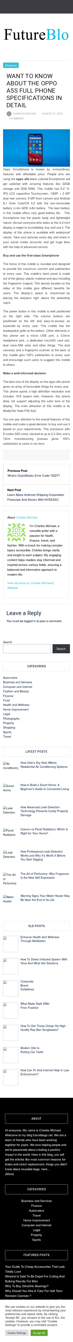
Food (6, 700)
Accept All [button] (39, 1333)
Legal (6, 714)
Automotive (10, 678)
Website (12, 588)
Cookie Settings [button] (17, 1333)
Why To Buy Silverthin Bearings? (26, 1286)
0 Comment (16, 118)
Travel (7, 736)
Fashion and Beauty (16, 691)
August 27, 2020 (52, 113)
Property (8, 723)
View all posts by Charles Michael (29, 583)
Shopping (11, 65)
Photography (11, 718)
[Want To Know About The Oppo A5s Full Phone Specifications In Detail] (36, 148)
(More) (9, 1174)
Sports (7, 732)
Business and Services (17, 682)
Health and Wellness (16, 705)
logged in (30, 621)
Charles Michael (24, 113)
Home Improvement (16, 709)
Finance (8, 696)
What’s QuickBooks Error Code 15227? (34, 475)
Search (7, 642)
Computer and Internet (17, 687)
